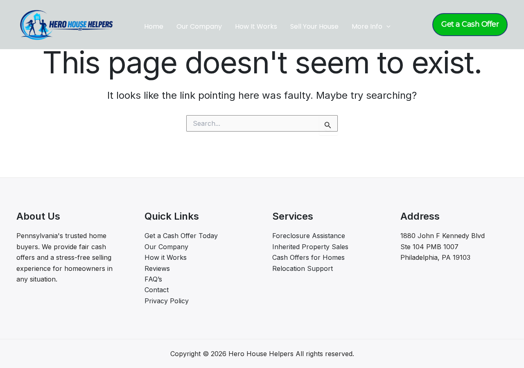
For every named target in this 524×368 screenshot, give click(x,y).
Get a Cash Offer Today (181, 236)
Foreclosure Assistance (308, 236)
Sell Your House (314, 26)
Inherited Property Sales (310, 247)
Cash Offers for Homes (308, 257)
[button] (386, 26)
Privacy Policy (167, 301)
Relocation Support (302, 268)
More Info (367, 26)
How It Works (256, 26)
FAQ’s (153, 279)
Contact (157, 290)
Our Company (199, 26)
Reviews (157, 268)
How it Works (166, 257)
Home (153, 26)
